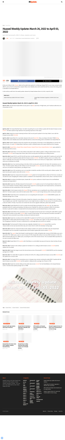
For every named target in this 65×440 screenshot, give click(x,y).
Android (25, 380)
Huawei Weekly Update (24, 307)
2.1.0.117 (4, 130)
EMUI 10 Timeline (25, 390)
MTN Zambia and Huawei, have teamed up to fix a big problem (39, 327)
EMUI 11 (24, 393)
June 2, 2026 (51, 330)
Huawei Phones (38, 384)
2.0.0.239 (44, 250)
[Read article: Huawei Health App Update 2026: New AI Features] (9, 320)
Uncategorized (39, 399)
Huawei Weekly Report (26, 38)
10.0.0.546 (34, 191)
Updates (32, 38)
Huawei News (8, 25)
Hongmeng (32, 391)
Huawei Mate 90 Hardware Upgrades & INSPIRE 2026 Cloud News (24, 327)
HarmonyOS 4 (32, 387)
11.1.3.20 (50, 230)
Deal (24, 383)
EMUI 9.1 (25, 400)
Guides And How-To (25, 404)
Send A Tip (60, 411)
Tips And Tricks (38, 397)
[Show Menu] (3, 2)
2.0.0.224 (38, 165)
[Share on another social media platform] (61, 81)
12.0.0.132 (36, 158)
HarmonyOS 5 (32, 389)
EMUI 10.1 (25, 391)
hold (31, 179)
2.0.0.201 (38, 264)
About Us (44, 411)
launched (42, 224)
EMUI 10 (24, 387)
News (37, 395)
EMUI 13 (24, 397)
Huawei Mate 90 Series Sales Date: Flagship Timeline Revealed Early (9, 345)
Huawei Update (16, 307)
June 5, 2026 (21, 330)
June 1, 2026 (21, 349)
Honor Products (32, 394)
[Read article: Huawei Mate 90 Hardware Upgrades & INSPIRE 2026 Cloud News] (25, 320)
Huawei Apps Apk (7, 323)
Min (7, 38)
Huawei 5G (32, 396)
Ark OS (24, 382)
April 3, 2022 (12, 38)
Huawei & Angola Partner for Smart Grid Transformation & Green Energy (55, 327)
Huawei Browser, (27, 147)
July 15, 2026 (5, 329)
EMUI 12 (24, 395)
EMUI (24, 385)
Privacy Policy (50, 411)
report (13, 233)
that (15, 144)
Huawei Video (20, 147)
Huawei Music (13, 147)
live (33, 105)
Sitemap (55, 411)
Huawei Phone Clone (36, 147)
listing (57, 138)
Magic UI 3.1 (38, 391)
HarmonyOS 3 (32, 384)
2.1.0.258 (53, 245)
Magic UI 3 (38, 389)
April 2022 (36, 138)
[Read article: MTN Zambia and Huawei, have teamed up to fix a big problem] (40, 320)
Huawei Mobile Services (31, 401)
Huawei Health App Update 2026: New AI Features (14, 97)
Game (24, 402)
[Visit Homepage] (32, 2)
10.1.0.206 (15, 135)
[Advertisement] (32, 14)
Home (4, 25)
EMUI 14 (24, 398)
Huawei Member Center (47, 147)
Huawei (16, 85)
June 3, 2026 (36, 330)
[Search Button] (61, 2)
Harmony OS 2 (32, 381)
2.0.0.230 (11, 153)
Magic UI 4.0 (39, 393)
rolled (48, 205)
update (46, 199)
